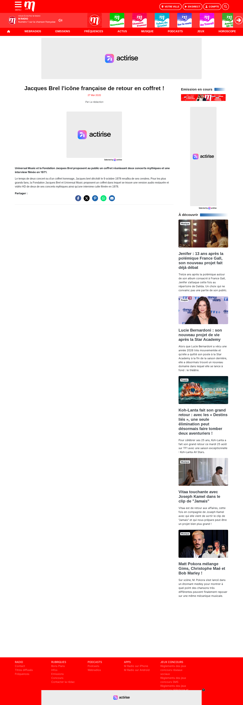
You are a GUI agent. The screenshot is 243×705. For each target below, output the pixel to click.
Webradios (32, 31)
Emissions (62, 31)
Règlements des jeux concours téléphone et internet (174, 689)
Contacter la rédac (63, 681)
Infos (54, 670)
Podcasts (175, 31)
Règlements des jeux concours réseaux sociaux (173, 670)
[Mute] (60, 20)
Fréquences (93, 31)
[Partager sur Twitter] (86, 200)
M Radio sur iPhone (136, 666)
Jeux (200, 31)
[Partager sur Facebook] (77, 200)
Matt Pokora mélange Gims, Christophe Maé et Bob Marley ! (202, 568)
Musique (147, 31)
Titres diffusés (24, 670)
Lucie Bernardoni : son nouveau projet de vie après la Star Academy (200, 335)
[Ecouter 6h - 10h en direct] (203, 97)
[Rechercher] (225, 6)
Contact (20, 666)
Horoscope (227, 31)
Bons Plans (58, 666)
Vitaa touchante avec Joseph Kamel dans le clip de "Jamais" (199, 496)
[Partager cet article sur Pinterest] (94, 200)
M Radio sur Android (137, 670)
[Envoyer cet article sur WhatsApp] (102, 200)
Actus (122, 31)
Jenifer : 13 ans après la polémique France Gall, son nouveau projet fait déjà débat (201, 260)
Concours (57, 678)
